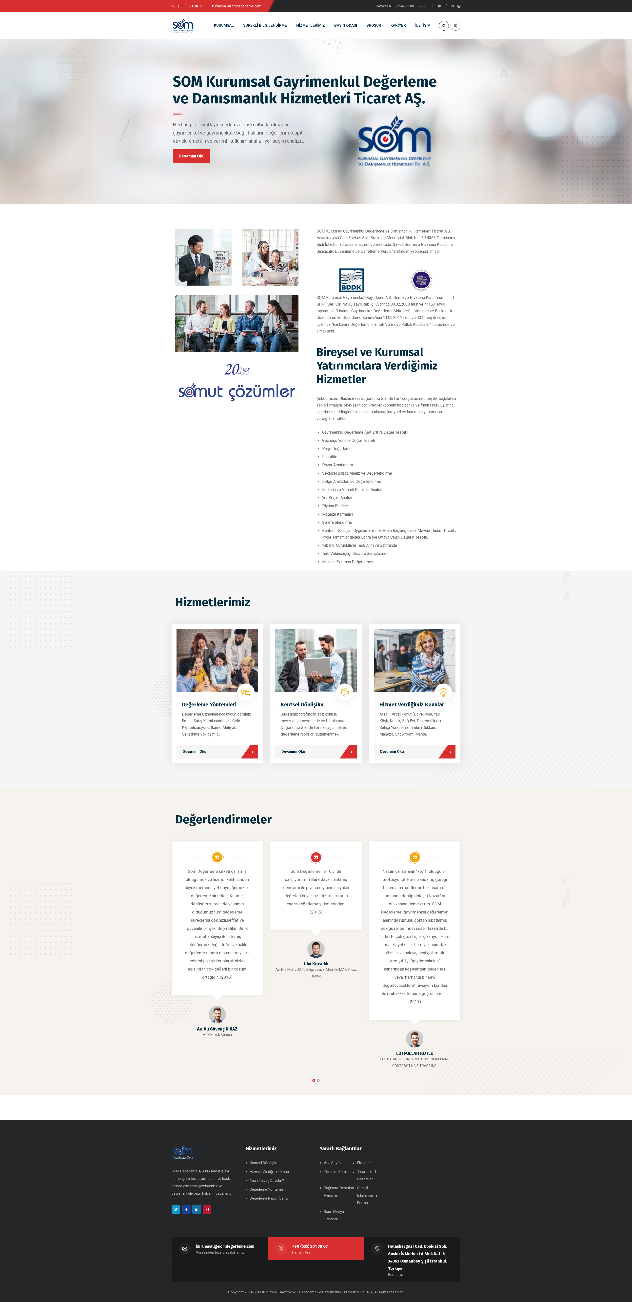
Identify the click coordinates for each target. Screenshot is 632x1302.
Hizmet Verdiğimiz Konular (411, 704)
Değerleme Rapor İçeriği (269, 1198)
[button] (313, 1080)
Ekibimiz (363, 1163)
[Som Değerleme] (187, 25)
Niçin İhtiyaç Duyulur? (267, 1180)
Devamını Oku (191, 156)
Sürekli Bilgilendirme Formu (367, 1195)
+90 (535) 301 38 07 (310, 1246)
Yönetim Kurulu (336, 1171)
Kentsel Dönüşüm (302, 704)
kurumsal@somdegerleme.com (225, 1246)
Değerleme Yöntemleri (209, 704)
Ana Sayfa (332, 1163)
